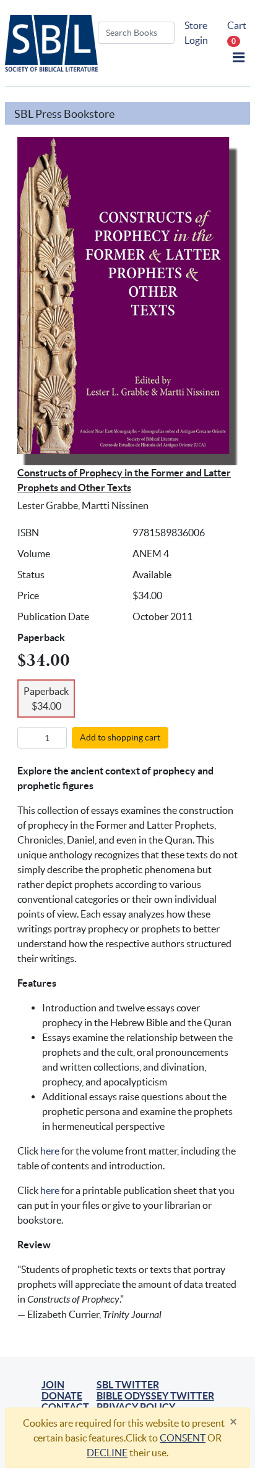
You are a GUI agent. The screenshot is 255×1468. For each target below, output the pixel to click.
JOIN (52, 1385)
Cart (236, 32)
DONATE (61, 1396)
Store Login (196, 33)
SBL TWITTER (128, 1385)
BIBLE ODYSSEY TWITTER (155, 1396)
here (49, 1150)
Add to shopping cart (120, 737)
